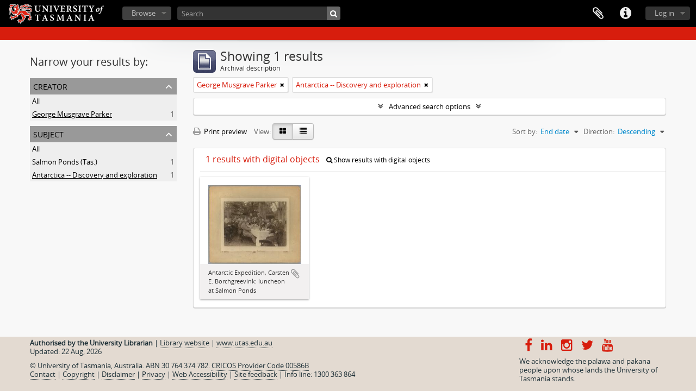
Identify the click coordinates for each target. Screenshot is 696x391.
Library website (184, 343)
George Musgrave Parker (72, 114)
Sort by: (524, 131)
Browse (144, 13)
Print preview (224, 131)
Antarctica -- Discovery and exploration (94, 175)
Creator (50, 85)
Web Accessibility (199, 374)
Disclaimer (118, 374)
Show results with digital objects (381, 160)
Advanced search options (429, 106)
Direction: (598, 131)
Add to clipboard (295, 273)
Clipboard (598, 13)
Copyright (79, 374)
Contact (42, 374)
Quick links (625, 13)
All (36, 101)
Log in (664, 13)
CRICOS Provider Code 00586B (260, 365)
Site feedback (255, 374)
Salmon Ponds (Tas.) (64, 162)
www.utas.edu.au (244, 343)
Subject (48, 133)
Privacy (153, 374)
